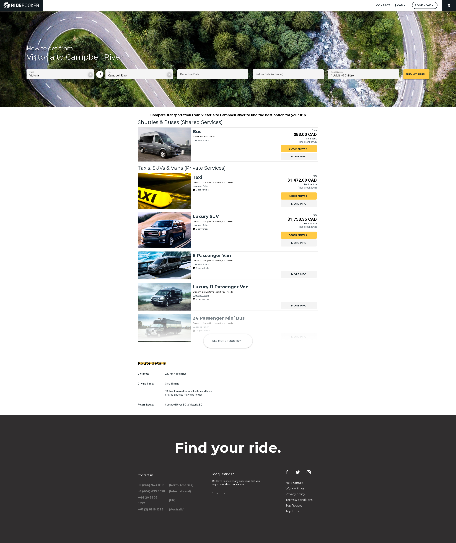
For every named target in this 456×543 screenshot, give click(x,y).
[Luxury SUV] (164, 230)
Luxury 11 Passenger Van (221, 286)
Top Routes (294, 505)
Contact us (146, 475)
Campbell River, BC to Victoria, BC (183, 404)
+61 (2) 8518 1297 (151, 509)
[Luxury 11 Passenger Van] (164, 297)
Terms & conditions (299, 500)
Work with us (295, 488)
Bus (197, 131)
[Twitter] (297, 472)
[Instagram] (308, 472)
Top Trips (292, 511)
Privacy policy (295, 494)
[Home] (21, 5)
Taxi (197, 177)
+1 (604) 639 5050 (151, 491)
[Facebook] (287, 472)
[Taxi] (164, 191)
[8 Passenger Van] (164, 265)
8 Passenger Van (212, 255)
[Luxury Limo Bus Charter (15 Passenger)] (164, 359)
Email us (219, 493)
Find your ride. (228, 447)
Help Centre (294, 482)
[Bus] (164, 144)
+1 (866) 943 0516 (151, 485)
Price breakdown (307, 142)
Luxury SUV (206, 216)
